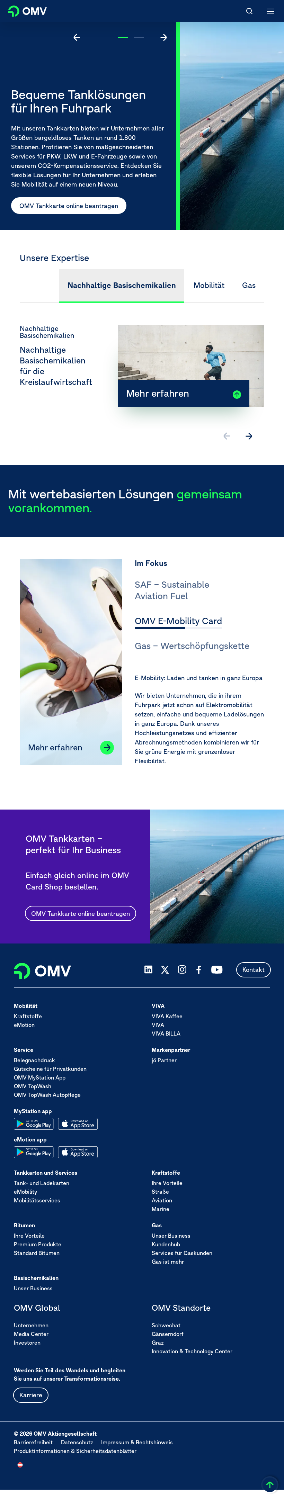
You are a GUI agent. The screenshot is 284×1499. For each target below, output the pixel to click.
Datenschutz (77, 1442)
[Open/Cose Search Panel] (249, 11)
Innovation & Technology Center (192, 1351)
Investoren (27, 1342)
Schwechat (166, 1325)
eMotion (24, 1024)
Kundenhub (166, 1244)
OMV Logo (21, 9)
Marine (160, 1208)
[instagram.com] (182, 969)
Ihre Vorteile (167, 1183)
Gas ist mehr (168, 1261)
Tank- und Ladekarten (41, 1183)
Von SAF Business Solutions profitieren (152, 206)
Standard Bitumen (37, 1252)
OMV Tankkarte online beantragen (80, 914)
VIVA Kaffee (167, 1016)
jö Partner (164, 1060)
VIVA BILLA (166, 1033)
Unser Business (171, 1235)
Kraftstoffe (28, 1016)
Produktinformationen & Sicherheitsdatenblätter (75, 1450)
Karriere (30, 1395)
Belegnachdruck (34, 1060)
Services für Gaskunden (182, 1252)
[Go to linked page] (107, 748)
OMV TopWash (32, 1086)
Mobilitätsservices (37, 1200)
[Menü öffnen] (271, 11)
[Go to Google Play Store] (34, 1124)
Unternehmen (31, 1325)
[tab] (199, 591)
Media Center (31, 1333)
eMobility (25, 1191)
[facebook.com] (199, 970)
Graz (157, 1342)
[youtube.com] (217, 970)
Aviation (162, 1200)
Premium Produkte (37, 1244)
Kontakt (253, 970)
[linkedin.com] (148, 969)
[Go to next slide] (163, 37)
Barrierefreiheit (33, 1442)
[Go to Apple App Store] (78, 1124)
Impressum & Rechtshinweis (137, 1442)
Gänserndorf (168, 1333)
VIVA (158, 1024)
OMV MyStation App (39, 1077)
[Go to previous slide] (77, 37)
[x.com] (165, 970)
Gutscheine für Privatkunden (50, 1068)
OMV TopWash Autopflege (47, 1094)
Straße (160, 1191)
